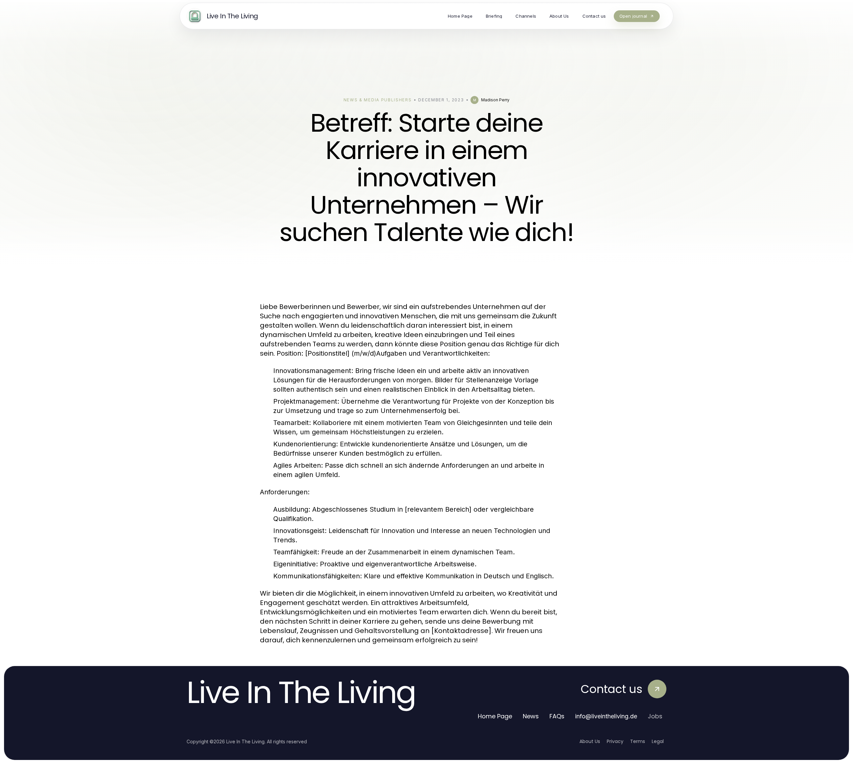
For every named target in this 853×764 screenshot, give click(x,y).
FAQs (556, 716)
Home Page (495, 716)
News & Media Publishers (378, 99)
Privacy (615, 741)
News (531, 716)
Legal (658, 741)
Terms (637, 741)
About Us (589, 741)
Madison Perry (495, 99)
